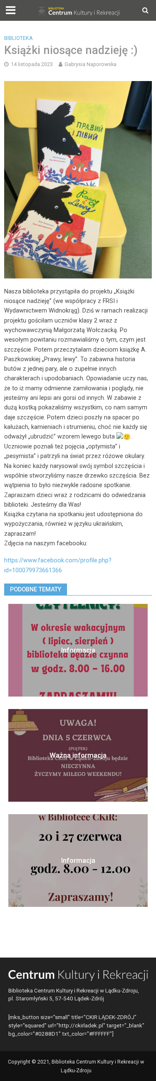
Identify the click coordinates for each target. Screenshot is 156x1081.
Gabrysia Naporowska (90, 64)
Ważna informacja (78, 755)
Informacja (78, 650)
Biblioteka (18, 38)
